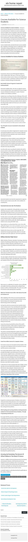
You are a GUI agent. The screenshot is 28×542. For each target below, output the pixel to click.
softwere (24, 476)
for (10, 476)
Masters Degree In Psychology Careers (9, 491)
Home (2, 13)
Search (2, 509)
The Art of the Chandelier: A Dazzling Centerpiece (10, 521)
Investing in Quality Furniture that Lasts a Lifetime (10, 524)
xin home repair (14, 3)
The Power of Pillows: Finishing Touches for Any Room (11, 526)
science (19, 476)
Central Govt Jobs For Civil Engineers (9, 488)
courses (7, 476)
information (14, 476)
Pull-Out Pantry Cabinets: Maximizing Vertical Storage (11, 519)
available (3, 476)
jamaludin (5, 24)
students (3, 478)
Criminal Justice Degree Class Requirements (10, 495)
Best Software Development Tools (8, 499)
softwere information (8, 13)
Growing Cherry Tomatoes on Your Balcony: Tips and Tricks (12, 517)
